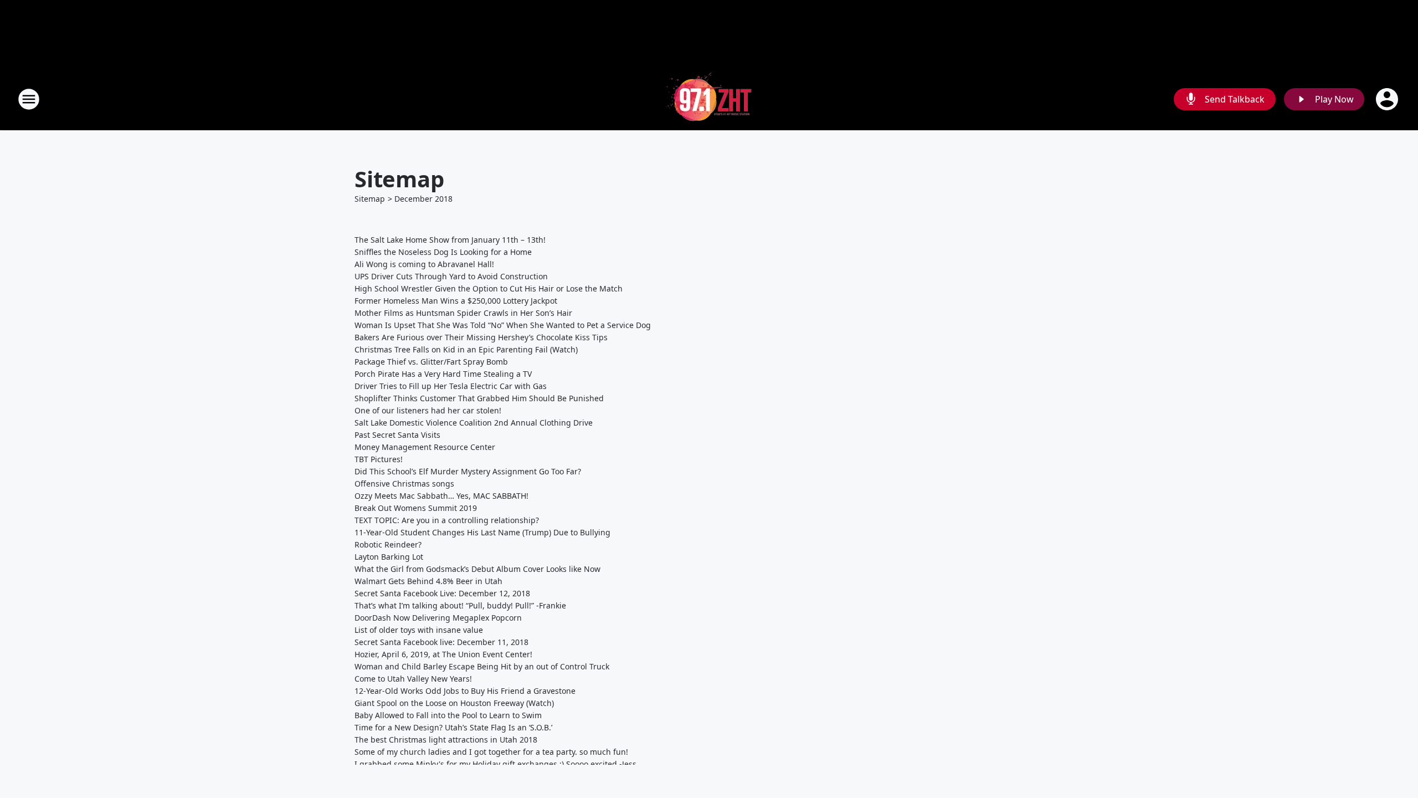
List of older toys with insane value (418, 630)
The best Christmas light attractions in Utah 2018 (445, 739)
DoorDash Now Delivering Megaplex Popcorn (438, 617)
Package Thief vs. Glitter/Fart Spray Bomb (431, 361)
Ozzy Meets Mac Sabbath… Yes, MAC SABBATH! (441, 495)
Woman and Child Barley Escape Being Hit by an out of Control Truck (481, 666)
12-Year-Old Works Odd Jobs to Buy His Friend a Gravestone (465, 691)
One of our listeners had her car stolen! (427, 410)
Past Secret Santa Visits (397, 434)
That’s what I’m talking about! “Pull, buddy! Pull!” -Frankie (460, 605)
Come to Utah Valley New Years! (413, 678)
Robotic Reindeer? (388, 544)
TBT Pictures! (378, 459)
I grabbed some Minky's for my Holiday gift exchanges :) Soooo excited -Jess (495, 764)
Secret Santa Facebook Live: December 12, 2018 (442, 593)
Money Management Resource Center (424, 447)
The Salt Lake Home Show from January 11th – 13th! (450, 239)
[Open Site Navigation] (29, 99)
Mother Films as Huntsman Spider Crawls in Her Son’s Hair (463, 313)
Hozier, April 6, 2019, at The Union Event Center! (443, 654)
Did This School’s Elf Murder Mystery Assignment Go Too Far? (467, 471)
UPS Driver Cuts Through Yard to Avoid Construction (451, 276)
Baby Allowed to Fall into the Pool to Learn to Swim (448, 715)
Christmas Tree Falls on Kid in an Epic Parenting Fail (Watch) (466, 349)
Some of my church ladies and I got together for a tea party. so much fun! (491, 751)
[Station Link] (709, 99)
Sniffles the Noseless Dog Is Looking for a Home (443, 252)
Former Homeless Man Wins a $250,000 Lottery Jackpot (455, 300)
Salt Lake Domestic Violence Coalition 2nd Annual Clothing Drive (473, 422)
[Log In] (1388, 99)
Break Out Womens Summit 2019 (415, 508)
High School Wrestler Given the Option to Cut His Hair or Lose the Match (488, 288)
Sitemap (369, 198)
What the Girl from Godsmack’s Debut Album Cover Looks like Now (477, 569)
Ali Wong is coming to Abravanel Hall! (424, 264)
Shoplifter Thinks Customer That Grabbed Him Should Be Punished (479, 398)
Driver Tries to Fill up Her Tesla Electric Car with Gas (450, 386)
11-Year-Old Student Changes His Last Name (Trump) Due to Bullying (482, 532)
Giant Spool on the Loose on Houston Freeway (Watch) (454, 703)
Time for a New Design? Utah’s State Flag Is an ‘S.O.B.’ (453, 727)
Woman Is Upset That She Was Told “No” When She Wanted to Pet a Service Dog (502, 325)
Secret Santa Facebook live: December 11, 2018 (441, 642)
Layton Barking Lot (388, 556)
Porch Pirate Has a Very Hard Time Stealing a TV (443, 374)
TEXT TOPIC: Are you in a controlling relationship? (446, 520)
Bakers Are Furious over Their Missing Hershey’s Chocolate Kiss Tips (481, 337)
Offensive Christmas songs (404, 483)
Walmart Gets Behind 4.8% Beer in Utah (428, 581)
